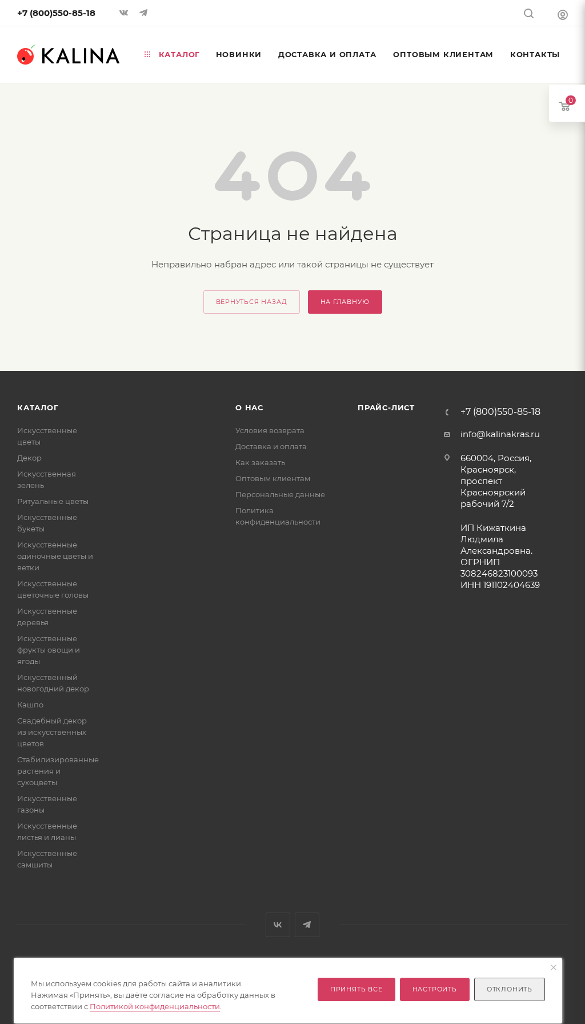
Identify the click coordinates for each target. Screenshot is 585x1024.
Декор (29, 457)
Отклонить (509, 989)
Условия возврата (269, 430)
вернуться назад (251, 302)
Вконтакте (278, 925)
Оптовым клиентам (272, 478)
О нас (249, 407)
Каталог (38, 407)
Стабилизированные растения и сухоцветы (58, 771)
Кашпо (30, 704)
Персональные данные (280, 494)
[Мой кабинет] (563, 14)
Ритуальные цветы (53, 501)
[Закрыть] (553, 968)
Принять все (356, 989)
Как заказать (260, 462)
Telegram (307, 925)
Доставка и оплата (271, 446)
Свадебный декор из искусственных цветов (52, 732)
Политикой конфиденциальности (155, 1006)
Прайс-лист (386, 407)
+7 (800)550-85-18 (56, 12)
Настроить (434, 989)
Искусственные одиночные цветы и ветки (55, 556)
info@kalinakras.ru (500, 434)
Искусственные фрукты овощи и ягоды (48, 650)
